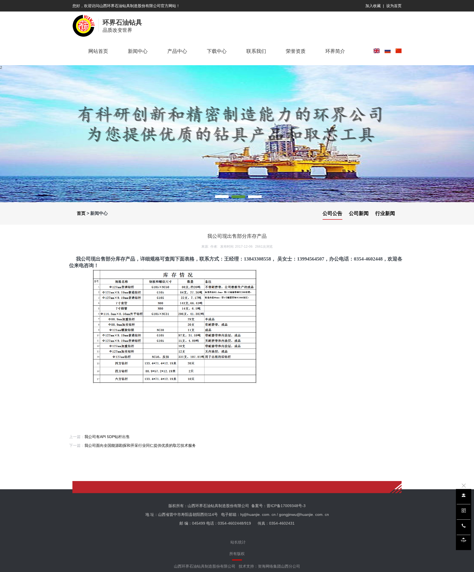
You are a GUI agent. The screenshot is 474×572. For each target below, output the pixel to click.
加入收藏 (373, 6)
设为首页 (394, 6)
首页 (81, 213)
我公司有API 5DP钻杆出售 (107, 436)
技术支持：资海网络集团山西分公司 (269, 566)
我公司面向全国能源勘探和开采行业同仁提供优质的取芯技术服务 (140, 445)
